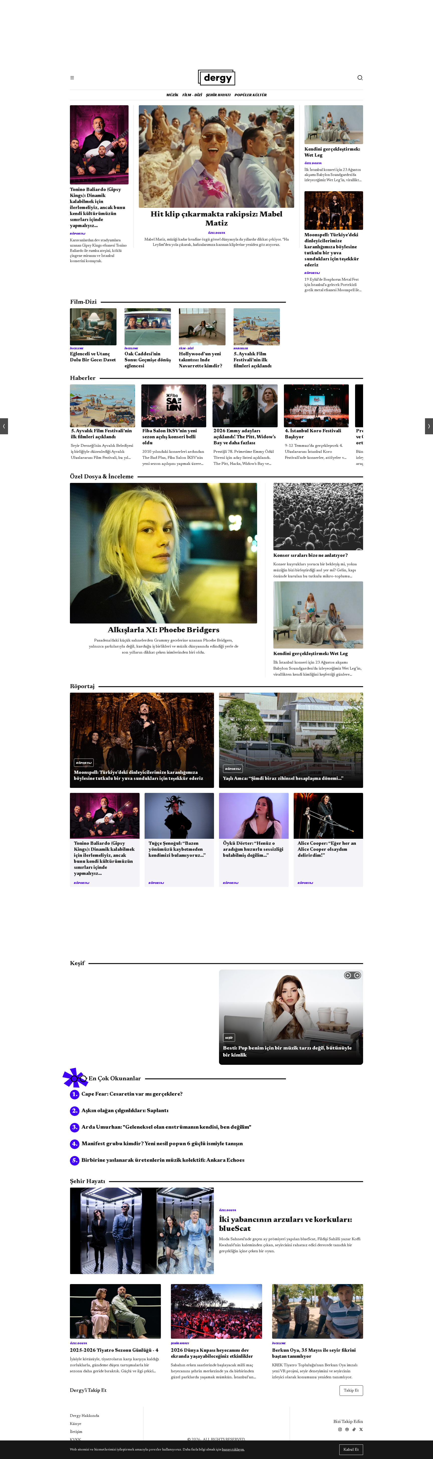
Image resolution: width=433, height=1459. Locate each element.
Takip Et (351, 1391)
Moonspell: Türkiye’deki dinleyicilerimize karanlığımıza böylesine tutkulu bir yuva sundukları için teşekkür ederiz (331, 250)
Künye (75, 1424)
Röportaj (77, 233)
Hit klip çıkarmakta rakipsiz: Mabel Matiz (217, 219)
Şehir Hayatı (218, 94)
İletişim (76, 1432)
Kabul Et (351, 1450)
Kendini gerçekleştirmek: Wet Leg (332, 152)
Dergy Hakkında (84, 1416)
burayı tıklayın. (233, 1449)
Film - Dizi (192, 94)
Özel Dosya (216, 233)
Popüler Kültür (251, 94)
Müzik (172, 94)
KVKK (75, 1440)
